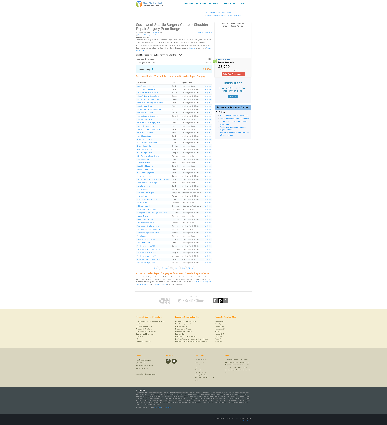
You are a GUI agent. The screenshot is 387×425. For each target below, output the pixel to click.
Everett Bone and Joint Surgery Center (148, 123)
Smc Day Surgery (142, 189)
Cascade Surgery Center (144, 106)
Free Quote (207, 86)
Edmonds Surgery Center (144, 119)
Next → (177, 268)
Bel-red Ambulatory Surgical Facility (148, 99)
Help (196, 372)
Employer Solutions (201, 375)
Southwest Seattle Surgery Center (163, 25)
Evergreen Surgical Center (145, 133)
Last (183, 268)
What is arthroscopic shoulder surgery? (234, 119)
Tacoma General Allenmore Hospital (148, 229)
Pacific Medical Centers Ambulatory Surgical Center (153, 179)
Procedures (215, 4)
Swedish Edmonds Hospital (145, 223)
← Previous (164, 268)
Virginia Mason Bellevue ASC (146, 246)
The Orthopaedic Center (144, 236)
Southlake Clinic (142, 196)
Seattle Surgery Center (143, 186)
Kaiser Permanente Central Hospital (148, 156)
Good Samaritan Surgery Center (147, 143)
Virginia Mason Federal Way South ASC (149, 249)
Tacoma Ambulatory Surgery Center (148, 226)
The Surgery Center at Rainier (146, 239)
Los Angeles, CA (220, 329)
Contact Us (202, 372)
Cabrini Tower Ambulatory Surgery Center (150, 103)
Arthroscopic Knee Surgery (144, 329)
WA (159, 32)
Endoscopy (150, 334)
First (155, 268)
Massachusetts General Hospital (185, 336)
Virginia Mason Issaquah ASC (146, 252)
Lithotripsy (139, 336)
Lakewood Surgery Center (145, 169)
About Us (198, 370)
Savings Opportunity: (226, 62)
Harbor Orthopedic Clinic (144, 146)
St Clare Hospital (142, 203)
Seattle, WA (192, 48)
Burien (155, 32)
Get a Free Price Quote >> (233, 74)
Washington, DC (220, 341)
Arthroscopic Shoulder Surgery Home (234, 115)
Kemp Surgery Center (143, 159)
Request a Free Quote (205, 32)
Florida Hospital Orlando (183, 329)
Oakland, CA (218, 331)
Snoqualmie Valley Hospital (145, 193)
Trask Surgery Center (143, 242)
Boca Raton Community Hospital (185, 321)
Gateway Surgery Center (144, 139)
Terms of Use (209, 377)
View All (190, 268)
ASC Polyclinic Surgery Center (146, 89)
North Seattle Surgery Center (145, 173)
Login (197, 380)
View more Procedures (143, 341)
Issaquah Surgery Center (144, 153)
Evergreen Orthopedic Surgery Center (148, 129)
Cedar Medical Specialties (145, 113)
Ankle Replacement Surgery (144, 326)
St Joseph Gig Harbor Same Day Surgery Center (152, 213)
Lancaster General (181, 334)
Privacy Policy (199, 377)
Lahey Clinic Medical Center (183, 331)
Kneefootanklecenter (143, 163)
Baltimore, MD (219, 321)
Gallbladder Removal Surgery (145, 324)
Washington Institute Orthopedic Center (149, 259)
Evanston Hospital (181, 326)
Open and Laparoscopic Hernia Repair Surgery (150, 321)
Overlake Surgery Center (144, 176)
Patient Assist (231, 4)
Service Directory (200, 360)
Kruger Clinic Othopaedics (145, 166)
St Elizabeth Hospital (143, 206)
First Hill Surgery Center (144, 136)
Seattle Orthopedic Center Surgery (147, 183)
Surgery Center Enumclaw (145, 219)
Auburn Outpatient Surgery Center (147, 93)
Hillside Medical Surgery (144, 149)
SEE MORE (232, 96)
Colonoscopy (140, 334)
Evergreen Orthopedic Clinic (145, 126)
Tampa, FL (218, 339)
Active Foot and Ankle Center (146, 86)
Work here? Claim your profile (147, 35)
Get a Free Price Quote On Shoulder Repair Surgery (233, 24)
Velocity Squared (247, 420)
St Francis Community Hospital (147, 209)
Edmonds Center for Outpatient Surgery (149, 116)
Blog (243, 4)
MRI (137, 339)
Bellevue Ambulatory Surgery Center (148, 96)
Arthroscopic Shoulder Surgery (146, 331)
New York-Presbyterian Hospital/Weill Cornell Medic (191, 339)
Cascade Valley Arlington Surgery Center (149, 109)
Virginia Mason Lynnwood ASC (146, 256)
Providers (201, 4)
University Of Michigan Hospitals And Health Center (191, 341)
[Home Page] (150, 4)
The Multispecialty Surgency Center (148, 232)
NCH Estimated (224, 60)
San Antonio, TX (220, 334)
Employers (188, 4)
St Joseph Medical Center (145, 216)
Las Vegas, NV (219, 326)
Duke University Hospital (183, 324)
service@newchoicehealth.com (146, 374)
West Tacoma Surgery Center (146, 262)
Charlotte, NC (219, 324)
